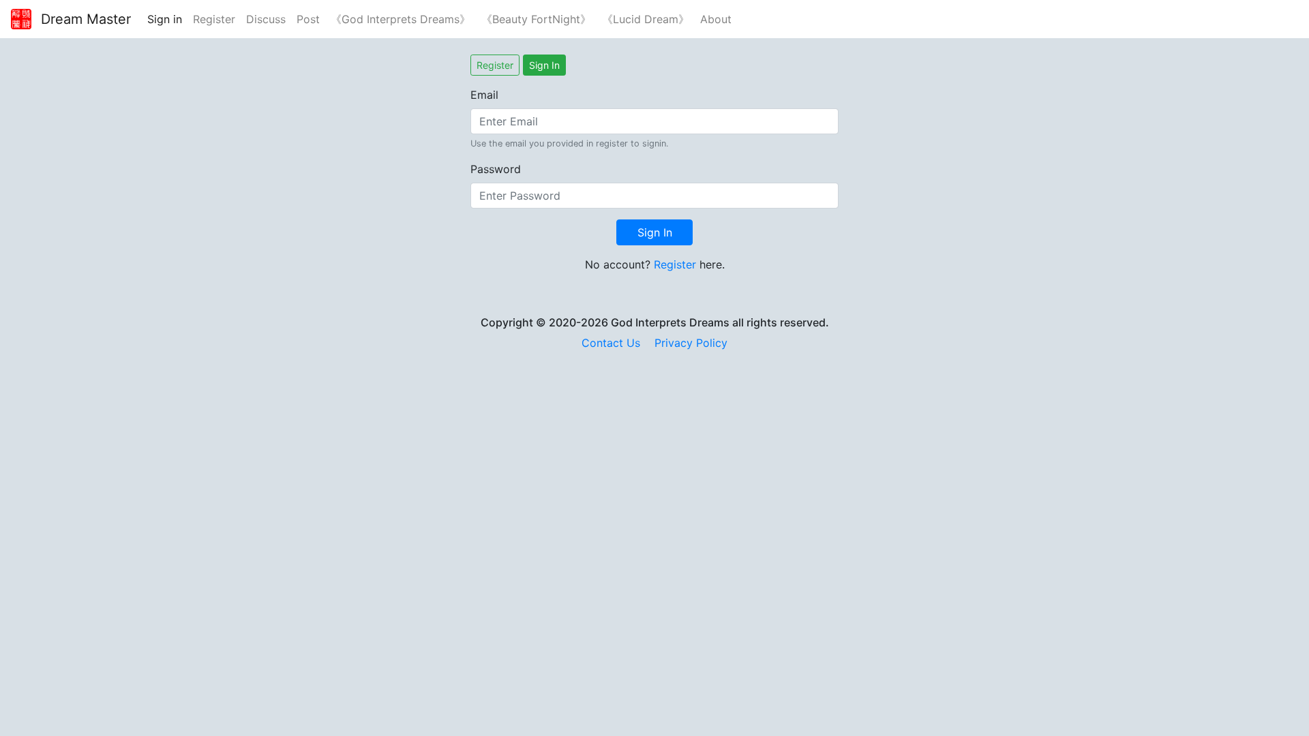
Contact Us (611, 343)
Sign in (164, 19)
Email (484, 95)
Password (495, 169)
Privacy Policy (690, 343)
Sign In (544, 65)
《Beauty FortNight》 (536, 19)
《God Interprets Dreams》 (400, 19)
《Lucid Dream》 (645, 19)
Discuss (266, 19)
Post (308, 19)
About (716, 19)
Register (214, 19)
